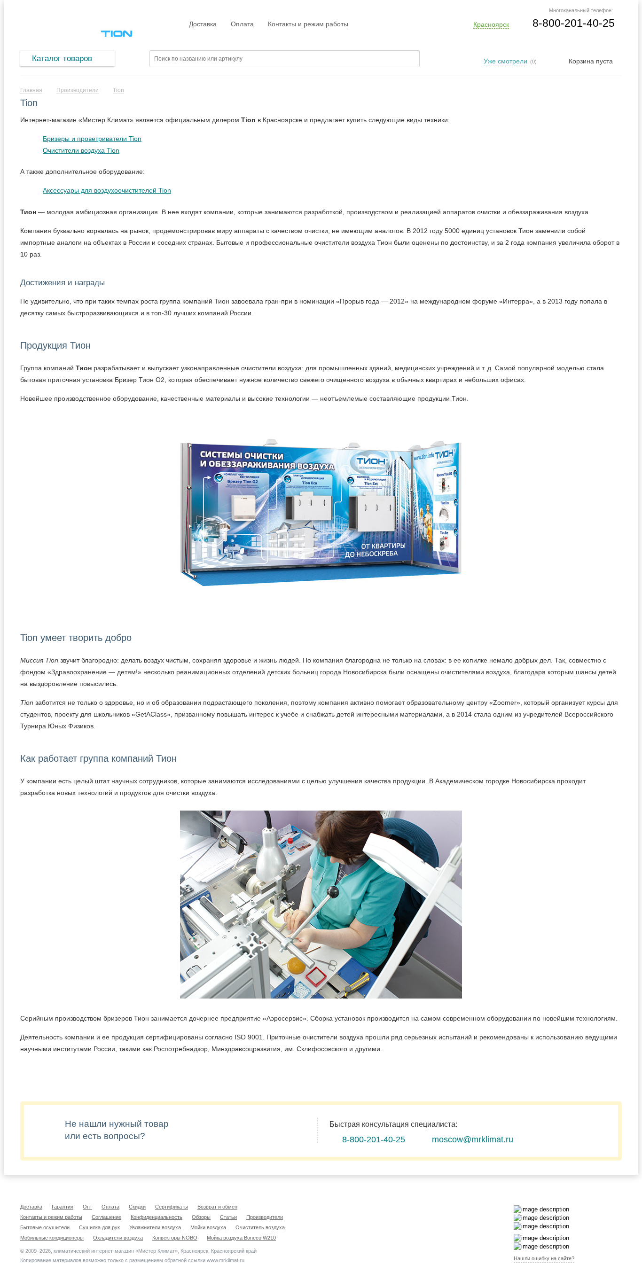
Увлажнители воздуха (155, 1227)
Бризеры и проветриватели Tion (92, 138)
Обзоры (201, 1217)
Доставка (203, 24)
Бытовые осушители (45, 1227)
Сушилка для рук (99, 1227)
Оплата (242, 24)
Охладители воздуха (118, 1238)
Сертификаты (171, 1207)
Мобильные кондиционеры (52, 1238)
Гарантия (62, 1207)
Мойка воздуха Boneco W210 (241, 1238)
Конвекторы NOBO (174, 1238)
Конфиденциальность (156, 1217)
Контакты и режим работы (308, 24)
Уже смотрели (505, 61)
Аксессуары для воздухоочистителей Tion (107, 190)
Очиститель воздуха (260, 1227)
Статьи (228, 1217)
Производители (264, 1217)
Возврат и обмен (217, 1207)
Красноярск (491, 24)
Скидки (137, 1207)
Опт (87, 1207)
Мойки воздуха (208, 1227)
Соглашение (106, 1217)
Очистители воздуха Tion (81, 150)
